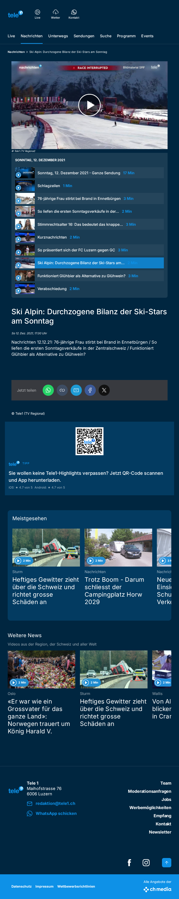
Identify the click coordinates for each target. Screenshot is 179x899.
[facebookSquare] (129, 862)
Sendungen (84, 36)
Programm (126, 36)
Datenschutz (21, 886)
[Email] (76, 390)
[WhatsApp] (48, 390)
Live (11, 36)
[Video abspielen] (89, 105)
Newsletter (160, 832)
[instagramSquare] (146, 862)
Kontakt (163, 823)
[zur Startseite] (15, 14)
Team (165, 783)
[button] (62, 390)
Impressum (44, 886)
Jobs (166, 799)
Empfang (162, 815)
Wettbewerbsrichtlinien (76, 886)
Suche (105, 36)
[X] (104, 390)
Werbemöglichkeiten (150, 807)
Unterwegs (58, 36)
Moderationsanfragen (149, 791)
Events (147, 36)
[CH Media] (157, 888)
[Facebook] (90, 390)
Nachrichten (32, 36)
